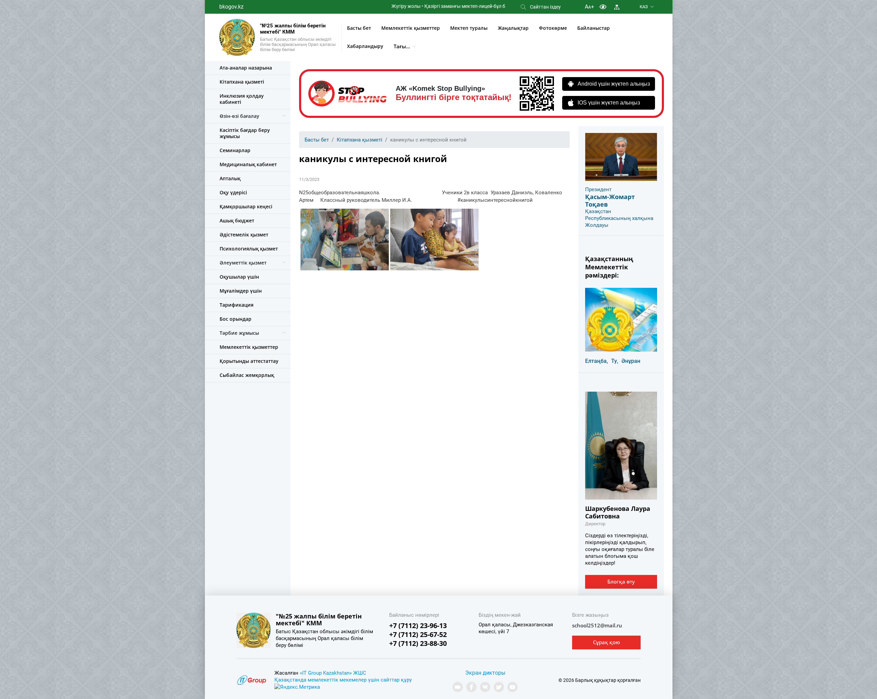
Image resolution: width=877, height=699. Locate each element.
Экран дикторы (485, 673)
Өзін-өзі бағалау (239, 116)
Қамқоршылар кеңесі (246, 206)
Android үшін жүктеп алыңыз (614, 84)
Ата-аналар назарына (246, 67)
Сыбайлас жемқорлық (247, 375)
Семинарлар (235, 150)
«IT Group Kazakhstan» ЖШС (333, 673)
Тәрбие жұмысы (239, 333)
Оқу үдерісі (233, 192)
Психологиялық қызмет (249, 248)
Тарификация (237, 305)
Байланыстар (593, 28)
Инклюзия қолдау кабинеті (242, 99)
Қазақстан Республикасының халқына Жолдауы (619, 218)
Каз (644, 6)
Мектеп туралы (468, 28)
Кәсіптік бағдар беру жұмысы (245, 133)
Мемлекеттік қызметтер (410, 28)
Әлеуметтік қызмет (243, 262)
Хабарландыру (365, 46)
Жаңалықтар (513, 28)
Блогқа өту (621, 581)
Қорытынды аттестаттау (249, 361)
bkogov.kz (231, 6)
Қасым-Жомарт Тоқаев (610, 200)
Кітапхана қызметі (242, 81)
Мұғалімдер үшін (241, 290)
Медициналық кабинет (248, 164)
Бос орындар (235, 319)
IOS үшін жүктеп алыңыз (609, 103)
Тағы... (402, 46)
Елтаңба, (596, 361)
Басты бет (359, 28)
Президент (598, 189)
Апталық (230, 178)
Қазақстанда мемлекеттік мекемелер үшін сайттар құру (343, 680)
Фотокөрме (553, 28)
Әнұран (630, 361)
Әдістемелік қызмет (244, 234)
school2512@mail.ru (597, 625)
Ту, (614, 361)
